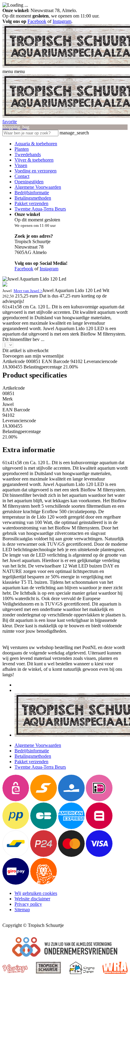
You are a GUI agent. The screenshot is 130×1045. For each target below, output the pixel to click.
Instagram (62, 21)
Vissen (21, 165)
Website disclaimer (32, 898)
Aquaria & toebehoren (36, 143)
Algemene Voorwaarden (38, 187)
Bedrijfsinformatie (32, 192)
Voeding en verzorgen (36, 170)
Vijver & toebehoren (34, 159)
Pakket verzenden (31, 203)
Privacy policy (28, 904)
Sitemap (22, 909)
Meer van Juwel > (28, 290)
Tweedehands (28, 154)
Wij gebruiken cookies (36, 893)
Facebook (37, 21)
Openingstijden (29, 181)
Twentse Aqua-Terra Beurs (40, 208)
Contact (22, 176)
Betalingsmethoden (33, 198)
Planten (22, 149)
